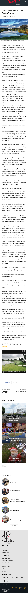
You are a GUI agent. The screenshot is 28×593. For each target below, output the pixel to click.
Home (3, 8)
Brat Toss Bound (14, 420)
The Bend (21, 10)
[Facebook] (2, 581)
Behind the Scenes (14, 418)
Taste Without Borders (16, 482)
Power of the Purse (21, 391)
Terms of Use (14, 589)
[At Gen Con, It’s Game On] (14, 433)
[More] (20, 382)
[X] (9, 581)
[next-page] (5, 466)
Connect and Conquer (16, 520)
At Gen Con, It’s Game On (14, 440)
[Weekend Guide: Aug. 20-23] (5, 500)
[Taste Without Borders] (5, 482)
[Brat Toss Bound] (14, 413)
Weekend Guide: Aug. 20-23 (18, 501)
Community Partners (15, 518)
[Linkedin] (7, 581)
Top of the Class (15, 510)
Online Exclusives (14, 499)
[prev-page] (3, 466)
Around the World (14, 458)
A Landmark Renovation (5, 392)
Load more (13, 525)
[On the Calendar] (5, 491)
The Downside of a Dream (14, 461)
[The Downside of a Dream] (14, 453)
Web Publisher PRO (22, 588)
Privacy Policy (14, 587)
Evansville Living (8, 8)
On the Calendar (14, 492)
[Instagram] (4, 581)
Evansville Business (15, 490)
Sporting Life (14, 10)
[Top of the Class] (5, 510)
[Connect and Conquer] (5, 519)
